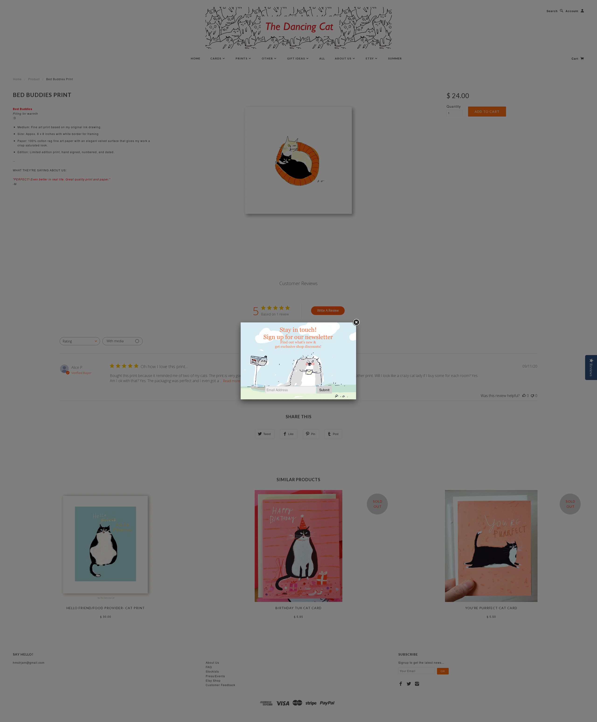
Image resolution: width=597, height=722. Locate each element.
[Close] (356, 322)
